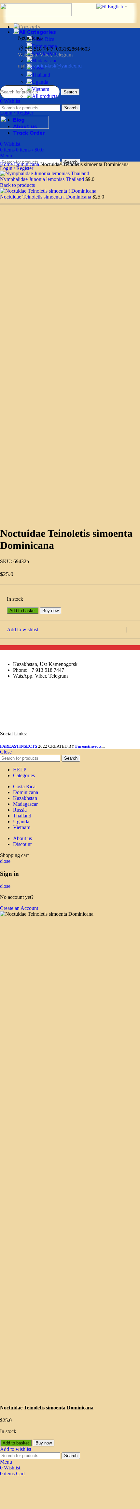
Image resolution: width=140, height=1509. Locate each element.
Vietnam (40, 89)
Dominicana (27, 164)
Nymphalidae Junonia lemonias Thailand (42, 179)
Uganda (40, 82)
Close (6, 751)
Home (7, 164)
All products (44, 96)
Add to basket (22, 610)
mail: (50, 65)
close (5, 861)
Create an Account (19, 908)
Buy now (50, 610)
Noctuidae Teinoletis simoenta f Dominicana (46, 196)
